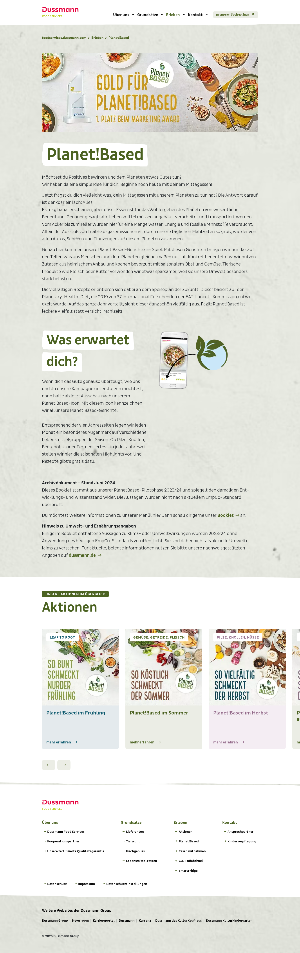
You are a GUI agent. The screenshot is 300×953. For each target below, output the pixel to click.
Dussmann (127, 921)
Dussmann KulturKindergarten (229, 921)
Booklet (225, 515)
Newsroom (80, 921)
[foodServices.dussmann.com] (60, 12)
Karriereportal (104, 921)
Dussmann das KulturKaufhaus (178, 921)
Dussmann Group (55, 921)
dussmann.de (82, 555)
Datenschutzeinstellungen (126, 884)
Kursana (145, 921)
